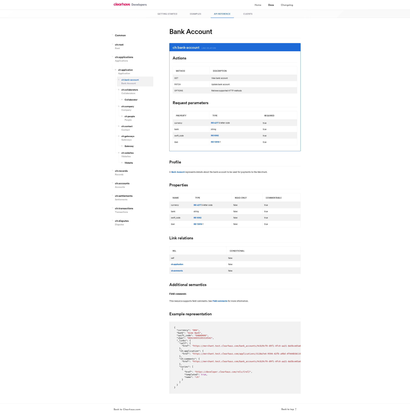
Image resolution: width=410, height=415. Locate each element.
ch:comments (177, 270)
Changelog (287, 5)
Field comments (220, 300)
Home (258, 5)
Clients (247, 13)
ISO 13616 (215, 141)
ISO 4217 (214, 122)
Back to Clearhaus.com (127, 409)
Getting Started (167, 13)
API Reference (222, 13)
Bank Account (178, 171)
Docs (271, 5)
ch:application (177, 264)
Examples (195, 13)
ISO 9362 (215, 135)
